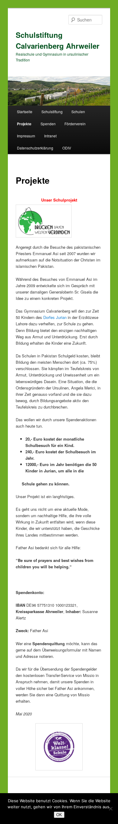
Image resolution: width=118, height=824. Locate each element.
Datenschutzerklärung (35, 147)
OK (59, 815)
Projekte (24, 123)
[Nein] (110, 809)
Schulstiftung (52, 111)
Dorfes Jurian (55, 317)
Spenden (48, 123)
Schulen (78, 111)
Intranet (50, 135)
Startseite (24, 111)
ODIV (66, 147)
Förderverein (75, 123)
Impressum (26, 135)
